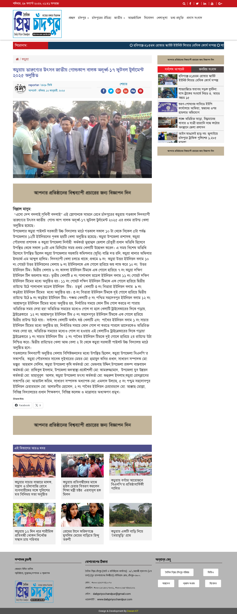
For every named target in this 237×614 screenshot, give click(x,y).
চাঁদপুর (82, 18)
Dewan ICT (132, 611)
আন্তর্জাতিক (134, 18)
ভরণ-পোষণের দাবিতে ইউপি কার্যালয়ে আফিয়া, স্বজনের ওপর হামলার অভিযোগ (197, 108)
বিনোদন (149, 18)
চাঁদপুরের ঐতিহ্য (101, 18)
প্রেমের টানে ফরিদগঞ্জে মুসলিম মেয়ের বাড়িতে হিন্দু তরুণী (81, 535)
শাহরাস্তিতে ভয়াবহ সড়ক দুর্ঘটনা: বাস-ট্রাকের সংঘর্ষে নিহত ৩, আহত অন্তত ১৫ (199, 93)
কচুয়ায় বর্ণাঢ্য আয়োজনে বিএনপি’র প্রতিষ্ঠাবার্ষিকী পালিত (127, 484)
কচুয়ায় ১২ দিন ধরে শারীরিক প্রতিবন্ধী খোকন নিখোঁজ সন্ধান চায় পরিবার (34, 535)
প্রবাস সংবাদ (194, 18)
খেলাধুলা (162, 18)
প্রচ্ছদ (72, 18)
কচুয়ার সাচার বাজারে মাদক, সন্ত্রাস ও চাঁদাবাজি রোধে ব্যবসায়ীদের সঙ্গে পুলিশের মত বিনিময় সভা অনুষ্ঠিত (33, 488)
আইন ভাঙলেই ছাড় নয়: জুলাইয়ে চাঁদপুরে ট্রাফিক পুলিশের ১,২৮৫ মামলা (198, 138)
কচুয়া (25, 59)
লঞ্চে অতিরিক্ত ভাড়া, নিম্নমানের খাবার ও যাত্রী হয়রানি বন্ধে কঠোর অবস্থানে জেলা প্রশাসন (199, 123)
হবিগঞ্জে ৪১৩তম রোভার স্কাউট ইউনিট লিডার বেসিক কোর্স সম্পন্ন (166, 45)
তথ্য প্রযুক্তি (177, 18)
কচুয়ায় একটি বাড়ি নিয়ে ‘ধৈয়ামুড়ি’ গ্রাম (127, 533)
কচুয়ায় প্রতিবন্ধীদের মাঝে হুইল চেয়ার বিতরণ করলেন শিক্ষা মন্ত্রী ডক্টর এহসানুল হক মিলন (82, 488)
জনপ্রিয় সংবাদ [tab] (207, 69)
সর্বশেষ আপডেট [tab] (174, 69)
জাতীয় (118, 18)
